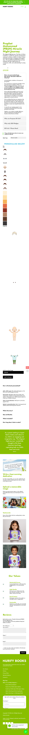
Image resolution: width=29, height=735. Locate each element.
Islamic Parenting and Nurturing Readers (14, 691)
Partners (4, 671)
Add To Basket (8, 377)
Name (4, 635)
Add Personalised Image (8, 370)
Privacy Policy (6, 673)
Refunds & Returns (7, 675)
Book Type (5, 138)
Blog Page (5, 680)
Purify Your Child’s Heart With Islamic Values (15, 689)
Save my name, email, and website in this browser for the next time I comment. (14, 648)
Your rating (5, 625)
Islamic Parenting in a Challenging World (14, 693)
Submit (23, 653)
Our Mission (5, 669)
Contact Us (5, 677)
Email (4, 641)
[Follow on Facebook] (4, 723)
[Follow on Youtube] (12, 723)
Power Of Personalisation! (11, 684)
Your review (6, 627)
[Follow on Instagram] (9, 723)
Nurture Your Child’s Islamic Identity (13, 686)
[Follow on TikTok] (7, 723)
